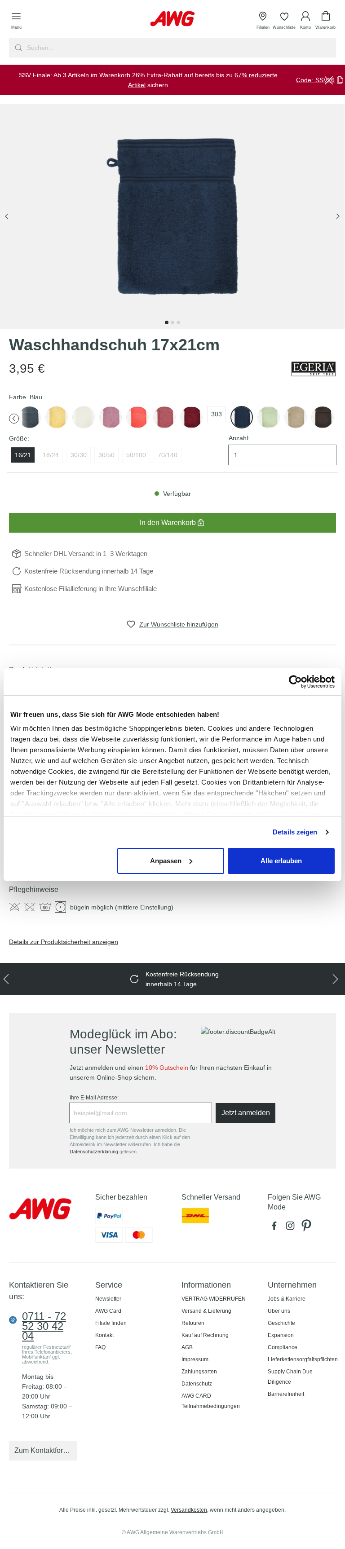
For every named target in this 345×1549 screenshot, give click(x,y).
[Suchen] (17, 47)
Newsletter (108, 1299)
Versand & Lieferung (206, 1311)
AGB (187, 1347)
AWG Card (108, 1311)
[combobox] (180, 47)
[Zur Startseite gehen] (172, 18)
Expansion (281, 1335)
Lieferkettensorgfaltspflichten (303, 1359)
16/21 (23, 455)
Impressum (194, 1359)
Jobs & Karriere (286, 1299)
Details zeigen (295, 832)
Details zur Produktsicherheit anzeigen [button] (63, 941)
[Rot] (164, 417)
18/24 (51, 455)
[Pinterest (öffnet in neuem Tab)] (307, 1227)
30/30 (79, 455)
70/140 (167, 455)
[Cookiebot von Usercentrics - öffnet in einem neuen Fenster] (295, 681)
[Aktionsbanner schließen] (328, 79)
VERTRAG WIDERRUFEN (213, 1299)
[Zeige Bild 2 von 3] (172, 322)
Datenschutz (196, 1384)
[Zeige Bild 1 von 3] (166, 322)
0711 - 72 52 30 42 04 (44, 1326)
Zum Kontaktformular (45, 1450)
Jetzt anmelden (245, 1113)
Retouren (192, 1323)
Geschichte (281, 1323)
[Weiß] (83, 417)
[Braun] (295, 417)
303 (216, 414)
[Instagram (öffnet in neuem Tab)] (292, 1227)
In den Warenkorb (168, 522)
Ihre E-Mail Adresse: (94, 1097)
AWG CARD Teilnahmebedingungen (210, 1401)
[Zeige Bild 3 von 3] (178, 322)
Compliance (282, 1347)
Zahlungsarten (199, 1371)
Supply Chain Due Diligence (290, 1376)
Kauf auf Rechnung (205, 1335)
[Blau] (241, 417)
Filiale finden (111, 1323)
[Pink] (110, 417)
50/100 (136, 455)
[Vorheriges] (6, 216)
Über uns (279, 1311)
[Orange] (137, 417)
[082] (29, 417)
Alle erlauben (281, 861)
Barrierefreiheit (286, 1394)
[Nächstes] (338, 216)
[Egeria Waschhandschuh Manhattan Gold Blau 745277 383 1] (172, 216)
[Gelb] (56, 417)
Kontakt (104, 1335)
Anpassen (165, 861)
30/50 (106, 455)
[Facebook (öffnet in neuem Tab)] (276, 1227)
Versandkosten (189, 1510)
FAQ (100, 1347)
